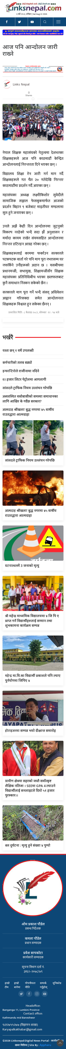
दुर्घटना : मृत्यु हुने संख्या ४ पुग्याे (27, 845)
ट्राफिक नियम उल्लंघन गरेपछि (27, 388)
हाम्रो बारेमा (17, 985)
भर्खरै (8, 337)
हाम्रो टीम (7, 985)
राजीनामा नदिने (21, 371)
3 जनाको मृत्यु (22, 565)
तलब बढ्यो (17, 362)
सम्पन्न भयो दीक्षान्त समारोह (30, 730)
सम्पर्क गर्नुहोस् (43, 985)
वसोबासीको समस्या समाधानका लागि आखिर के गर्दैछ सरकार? (30, 398)
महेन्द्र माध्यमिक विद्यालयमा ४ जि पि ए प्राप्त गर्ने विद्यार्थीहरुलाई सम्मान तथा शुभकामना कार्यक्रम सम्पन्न (32, 621)
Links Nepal (21, 84)
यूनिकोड (57, 983)
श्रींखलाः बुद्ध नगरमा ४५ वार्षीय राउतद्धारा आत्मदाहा (28, 412)
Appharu (45, 1045)
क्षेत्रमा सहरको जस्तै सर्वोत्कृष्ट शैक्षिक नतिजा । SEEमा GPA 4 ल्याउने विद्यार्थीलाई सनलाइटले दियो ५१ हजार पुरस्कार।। (30, 788)
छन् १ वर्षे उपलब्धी (18, 350)
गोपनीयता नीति (30, 985)
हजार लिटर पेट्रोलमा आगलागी (24, 379)
